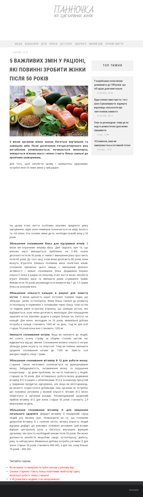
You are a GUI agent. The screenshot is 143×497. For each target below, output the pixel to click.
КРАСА (53, 43)
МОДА (18, 43)
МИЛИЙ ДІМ (96, 43)
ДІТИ (44, 43)
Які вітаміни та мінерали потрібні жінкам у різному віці (42, 467)
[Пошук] (134, 43)
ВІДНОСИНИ (31, 43)
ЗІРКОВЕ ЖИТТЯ (114, 43)
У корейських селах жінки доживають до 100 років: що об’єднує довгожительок (110, 85)
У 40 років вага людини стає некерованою (35, 479)
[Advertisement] (71, 31)
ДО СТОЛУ (66, 43)
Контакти (134, 489)
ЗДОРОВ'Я (80, 43)
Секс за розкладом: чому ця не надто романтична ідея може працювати (111, 126)
